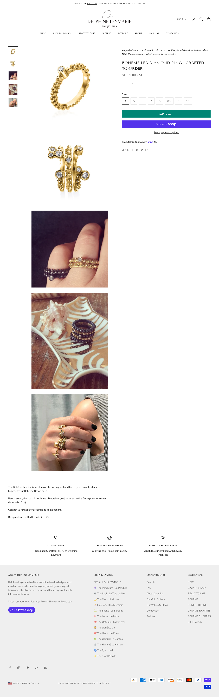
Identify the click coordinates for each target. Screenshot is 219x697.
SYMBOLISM (172, 33)
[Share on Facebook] (132, 150)
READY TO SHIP (87, 33)
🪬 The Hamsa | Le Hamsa (108, 644)
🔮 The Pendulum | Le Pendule (110, 587)
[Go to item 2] (13, 63)
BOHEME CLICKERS (199, 616)
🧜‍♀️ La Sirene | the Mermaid (108, 604)
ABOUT (138, 33)
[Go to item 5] (13, 103)
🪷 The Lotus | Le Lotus (106, 616)
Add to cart (166, 113)
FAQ (149, 587)
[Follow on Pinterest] (27, 668)
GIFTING (106, 33)
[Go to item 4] (13, 89)
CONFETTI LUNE (197, 604)
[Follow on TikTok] (36, 668)
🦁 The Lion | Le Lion (105, 627)
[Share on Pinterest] (141, 150)
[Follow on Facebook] (10, 668)
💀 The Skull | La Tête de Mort (110, 593)
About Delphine (155, 593)
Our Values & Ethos (157, 604)
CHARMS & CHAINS (199, 610)
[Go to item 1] (13, 51)
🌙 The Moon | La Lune (106, 599)
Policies (151, 616)
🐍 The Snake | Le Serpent (108, 610)
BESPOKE (123, 33)
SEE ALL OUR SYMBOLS (107, 582)
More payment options (166, 132)
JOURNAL (154, 33)
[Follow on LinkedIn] (45, 668)
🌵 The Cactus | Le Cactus (108, 638)
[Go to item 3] (13, 76)
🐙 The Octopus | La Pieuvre (109, 621)
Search (150, 582)
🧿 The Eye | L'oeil (103, 650)
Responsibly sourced (110, 545)
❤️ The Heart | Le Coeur (107, 633)
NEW (191, 582)
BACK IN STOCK (197, 587)
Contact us (153, 610)
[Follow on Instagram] (19, 668)
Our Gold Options (156, 599)
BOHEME (193, 599)
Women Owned (56, 545)
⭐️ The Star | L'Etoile (105, 656)
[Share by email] (146, 150)
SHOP (43, 33)
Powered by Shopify (99, 683)
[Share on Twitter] (137, 150)
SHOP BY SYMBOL (62, 33)
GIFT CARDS (195, 621)
